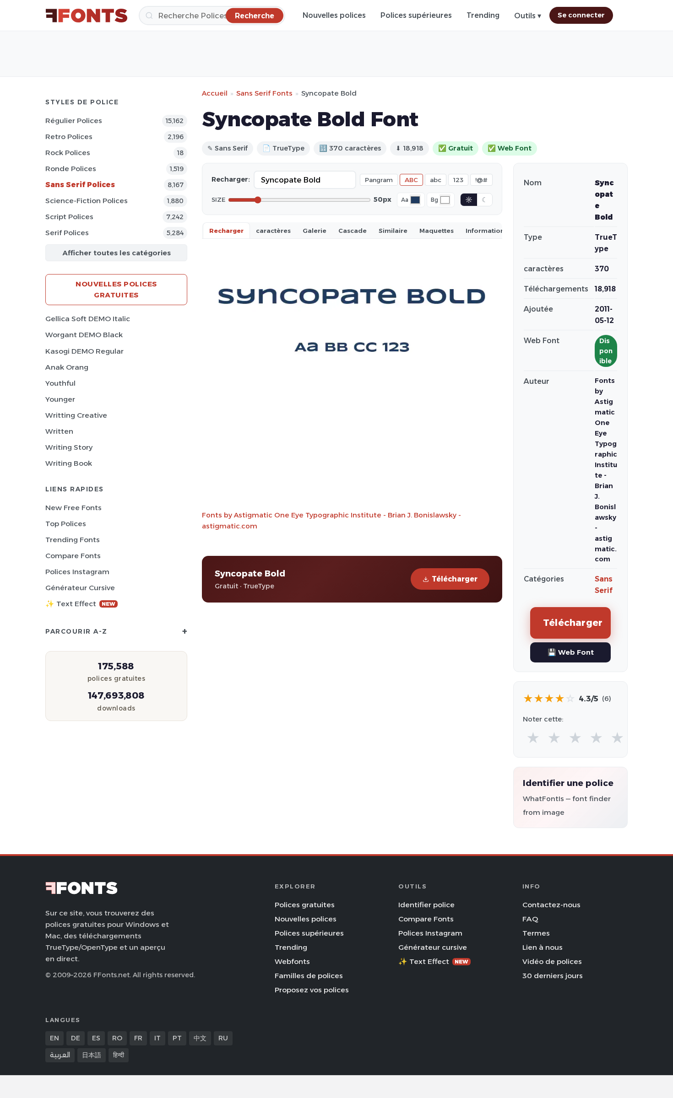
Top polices (65, 523)
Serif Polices (67, 232)
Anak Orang (66, 367)
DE (75, 1038)
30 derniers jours (552, 975)
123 (458, 179)
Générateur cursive (80, 587)
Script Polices (69, 216)
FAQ (530, 919)
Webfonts (292, 961)
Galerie (314, 230)
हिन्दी (118, 1055)
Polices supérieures (416, 15)
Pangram (379, 179)
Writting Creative (76, 415)
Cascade (352, 230)
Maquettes (436, 230)
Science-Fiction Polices (86, 200)
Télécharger (455, 579)
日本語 (91, 1055)
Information (485, 230)
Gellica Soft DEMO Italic (87, 318)
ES (96, 1038)
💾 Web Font (571, 652)
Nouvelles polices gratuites (116, 289)
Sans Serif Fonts (264, 93)
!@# (481, 179)
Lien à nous (542, 947)
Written (59, 431)
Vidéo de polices (552, 961)
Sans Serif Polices (80, 184)
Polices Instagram (77, 571)
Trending (483, 15)
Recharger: (231, 179)
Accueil (215, 93)
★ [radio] (533, 738)
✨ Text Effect (80, 603)
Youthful (60, 383)
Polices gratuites (305, 904)
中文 (200, 1038)
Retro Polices (68, 136)
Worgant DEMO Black (84, 334)
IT (157, 1038)
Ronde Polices (70, 168)
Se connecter (581, 15)
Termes (536, 933)
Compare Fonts (73, 555)
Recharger (226, 230)
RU (223, 1038)
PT (177, 1038)
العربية (60, 1055)
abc (435, 179)
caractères (273, 230)
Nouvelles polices (334, 15)
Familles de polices (309, 975)
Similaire (393, 230)
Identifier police (426, 904)
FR (138, 1038)
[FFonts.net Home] (86, 15)
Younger (60, 399)
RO (117, 1038)
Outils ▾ (527, 15)
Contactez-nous (551, 904)
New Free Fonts (73, 507)
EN (54, 1038)
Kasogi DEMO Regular (84, 351)
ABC (411, 179)
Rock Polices (67, 152)
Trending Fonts (72, 539)
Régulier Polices (73, 120)
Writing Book (68, 463)
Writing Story (68, 447)
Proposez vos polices (312, 989)
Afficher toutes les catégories (116, 252)
